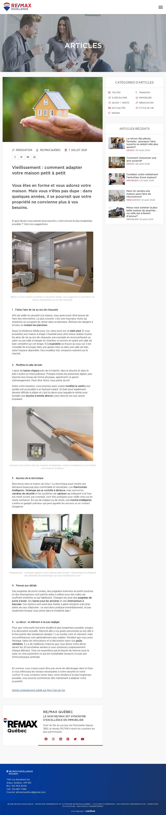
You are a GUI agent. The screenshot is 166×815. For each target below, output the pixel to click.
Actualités (118, 108)
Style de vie (146, 108)
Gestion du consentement (90, 806)
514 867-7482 (19, 789)
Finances (144, 93)
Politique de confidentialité (131, 804)
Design (115, 113)
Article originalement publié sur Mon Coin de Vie (38, 690)
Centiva (90, 811)
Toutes (116, 93)
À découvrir (119, 98)
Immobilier (145, 98)
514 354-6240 (19, 786)
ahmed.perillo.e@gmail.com (31, 792)
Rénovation (23, 150)
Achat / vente (120, 103)
